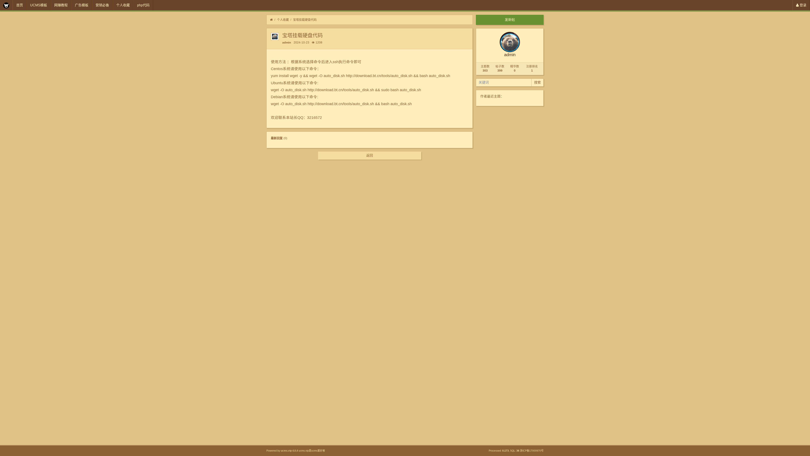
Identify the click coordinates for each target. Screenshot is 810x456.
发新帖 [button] (510, 20)
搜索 (537, 82)
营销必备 (102, 5)
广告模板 (81, 5)
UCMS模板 (38, 5)
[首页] (271, 20)
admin (286, 42)
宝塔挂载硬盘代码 (305, 19)
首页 (19, 5)
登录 (802, 5)
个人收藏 (123, 5)
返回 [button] (369, 155)
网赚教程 (61, 5)
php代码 (143, 5)
